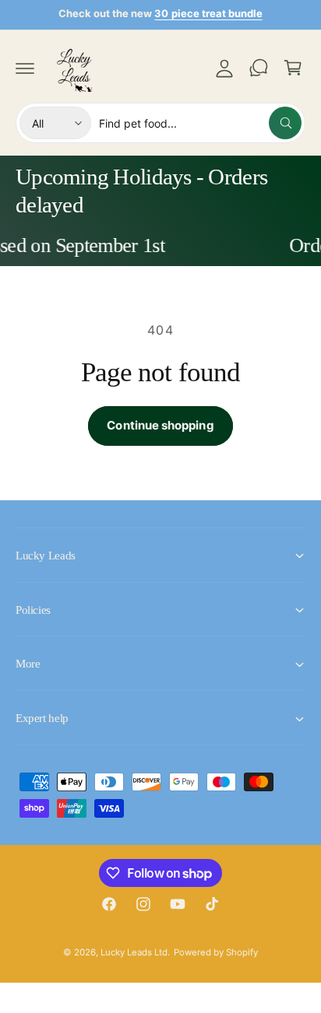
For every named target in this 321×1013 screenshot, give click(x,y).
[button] (25, 68)
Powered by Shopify (216, 952)
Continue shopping (160, 425)
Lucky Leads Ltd (134, 952)
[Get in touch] (259, 68)
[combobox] (200, 123)
